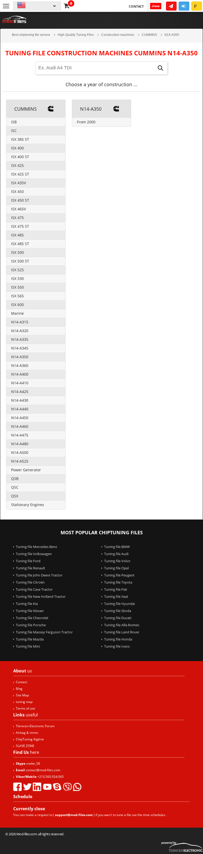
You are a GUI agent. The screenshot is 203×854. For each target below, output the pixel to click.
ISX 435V (18, 182)
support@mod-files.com (74, 815)
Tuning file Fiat (115, 589)
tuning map (24, 702)
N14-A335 (19, 339)
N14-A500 (19, 452)
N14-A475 (19, 435)
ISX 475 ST (20, 226)
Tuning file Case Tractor (34, 589)
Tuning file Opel (116, 568)
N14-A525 (19, 461)
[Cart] (66, 5)
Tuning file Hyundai (119, 603)
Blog (19, 688)
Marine (17, 313)
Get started (171, 6)
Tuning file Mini (28, 646)
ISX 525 (17, 269)
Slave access (196, 6)
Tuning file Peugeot (119, 575)
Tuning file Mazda (30, 639)
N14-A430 (19, 400)
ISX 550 (17, 287)
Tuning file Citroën (30, 582)
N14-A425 (19, 391)
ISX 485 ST (20, 243)
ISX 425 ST (20, 174)
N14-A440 (19, 408)
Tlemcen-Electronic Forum (35, 726)
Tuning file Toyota (118, 582)
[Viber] (67, 787)
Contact (136, 6)
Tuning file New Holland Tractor (41, 596)
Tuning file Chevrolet (32, 617)
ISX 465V (18, 208)
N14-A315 (19, 321)
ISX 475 (17, 217)
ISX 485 (17, 234)
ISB (14, 121)
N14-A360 (19, 365)
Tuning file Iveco (117, 646)
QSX (14, 495)
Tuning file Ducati (117, 617)
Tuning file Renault (30, 568)
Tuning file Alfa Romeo (121, 625)
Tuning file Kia (27, 603)
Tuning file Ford (28, 561)
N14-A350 (19, 356)
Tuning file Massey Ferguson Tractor (44, 632)
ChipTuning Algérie (30, 739)
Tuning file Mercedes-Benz (36, 546)
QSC (15, 487)
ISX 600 (17, 304)
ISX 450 (17, 191)
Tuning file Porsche (31, 625)
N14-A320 (19, 330)
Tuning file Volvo (117, 561)
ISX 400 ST (20, 156)
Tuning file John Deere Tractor (39, 575)
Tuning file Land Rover (121, 632)
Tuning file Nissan (30, 610)
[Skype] (57, 787)
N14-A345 (19, 348)
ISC (14, 130)
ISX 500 (17, 252)
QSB (15, 478)
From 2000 (86, 121)
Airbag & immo (27, 732)
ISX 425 (17, 165)
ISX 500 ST (20, 261)
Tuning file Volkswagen (34, 553)
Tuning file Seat (116, 596)
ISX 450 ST (20, 200)
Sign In (184, 6)
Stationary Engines (27, 504)
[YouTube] (47, 787)
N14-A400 (19, 374)
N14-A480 (19, 443)
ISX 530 (17, 278)
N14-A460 (19, 426)
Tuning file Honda (118, 639)
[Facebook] (17, 787)
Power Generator (26, 469)
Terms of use (25, 708)
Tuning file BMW (117, 546)
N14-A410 (19, 382)
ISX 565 (17, 295)
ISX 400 (17, 148)
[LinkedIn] (37, 787)
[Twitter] (27, 787)
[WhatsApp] (77, 787)
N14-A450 (19, 417)
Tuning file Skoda (117, 610)
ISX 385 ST (20, 139)
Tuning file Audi (116, 553)
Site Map (22, 695)
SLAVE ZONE (25, 746)
